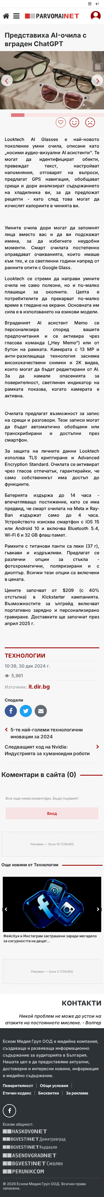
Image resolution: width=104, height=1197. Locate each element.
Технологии (25, 655)
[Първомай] (52, 16)
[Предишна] (7, 80)
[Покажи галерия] (98, 67)
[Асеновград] (29, 1155)
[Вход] (95, 16)
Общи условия (54, 1085)
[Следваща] (97, 80)
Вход (52, 813)
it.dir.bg (39, 686)
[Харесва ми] (76, 122)
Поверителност (18, 1085)
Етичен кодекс (17, 1093)
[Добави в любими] (61, 122)
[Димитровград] (34, 1139)
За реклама (77, 1093)
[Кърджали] (30, 1147)
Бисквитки (48, 1093)
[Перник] (23, 1171)
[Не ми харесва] (92, 122)
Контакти (81, 1003)
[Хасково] (25, 1131)
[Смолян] (32, 1163)
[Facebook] (9, 1110)
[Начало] (6, 16)
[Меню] (16, 16)
